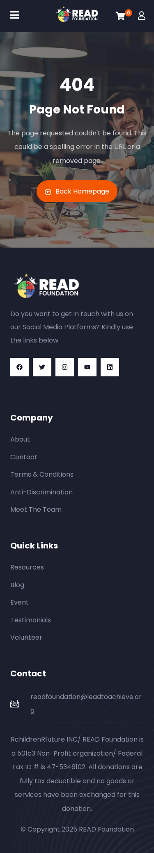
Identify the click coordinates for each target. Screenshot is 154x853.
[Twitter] (42, 367)
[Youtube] (87, 367)
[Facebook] (19, 367)
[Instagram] (64, 367)
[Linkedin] (110, 367)
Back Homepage (82, 191)
